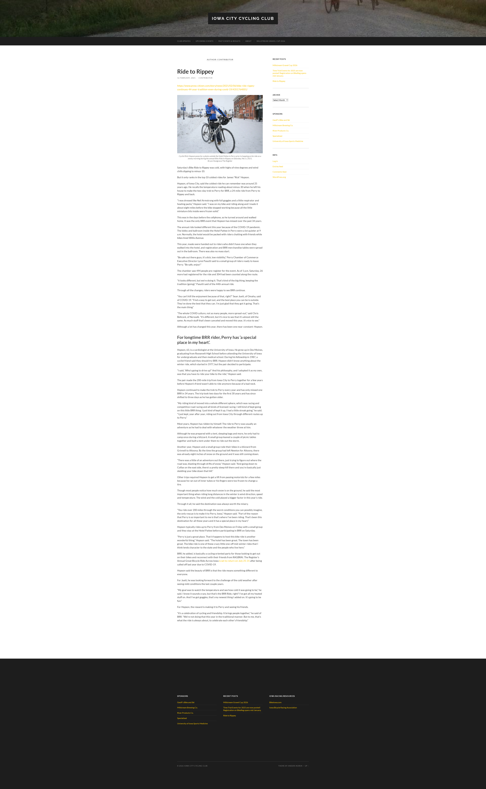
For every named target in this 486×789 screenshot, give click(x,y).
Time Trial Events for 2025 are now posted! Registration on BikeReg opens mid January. (289, 73)
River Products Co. (281, 130)
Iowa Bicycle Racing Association (283, 707)
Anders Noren (295, 766)
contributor (205, 78)
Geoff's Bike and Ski (281, 120)
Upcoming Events (204, 41)
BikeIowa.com (275, 702)
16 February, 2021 (186, 78)
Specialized (277, 136)
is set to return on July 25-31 (234, 560)
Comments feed (279, 171)
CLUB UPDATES (184, 41)
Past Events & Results (229, 41)
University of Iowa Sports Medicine (288, 141)
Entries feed (278, 166)
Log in (275, 161)
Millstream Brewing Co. (283, 125)
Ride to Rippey (195, 71)
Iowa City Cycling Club (243, 18)
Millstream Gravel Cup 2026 (271, 41)
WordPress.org (279, 177)
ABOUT (248, 41)
